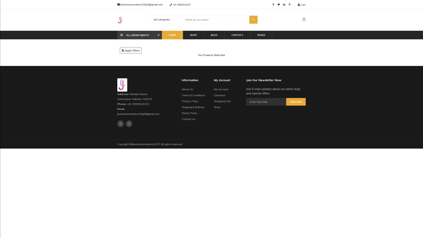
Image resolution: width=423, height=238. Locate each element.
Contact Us (188, 119)
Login (303, 4)
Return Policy (189, 113)
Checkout (219, 95)
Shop (193, 35)
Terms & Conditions (193, 95)
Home (172, 35)
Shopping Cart (222, 101)
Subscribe (296, 101)
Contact (237, 35)
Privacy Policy (190, 101)
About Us (187, 89)
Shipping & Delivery (193, 107)
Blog (214, 35)
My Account (221, 89)
